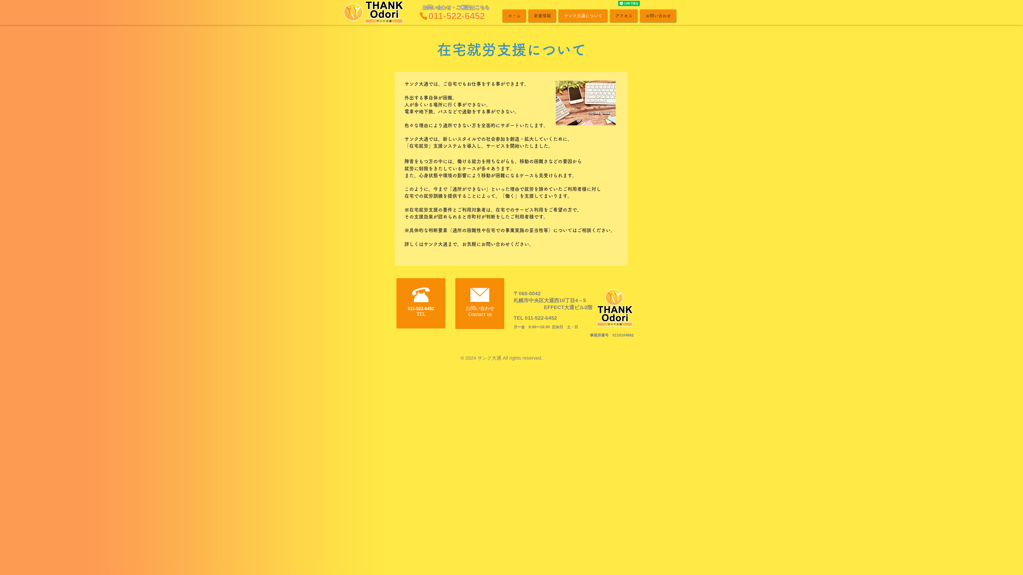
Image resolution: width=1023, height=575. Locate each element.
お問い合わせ (480, 308)
